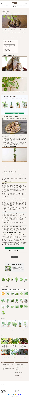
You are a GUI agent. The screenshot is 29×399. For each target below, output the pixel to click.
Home (3, 10)
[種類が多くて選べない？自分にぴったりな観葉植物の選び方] (5, 352)
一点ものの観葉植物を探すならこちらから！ (14, 247)
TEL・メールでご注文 (17, 390)
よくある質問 (19, 5)
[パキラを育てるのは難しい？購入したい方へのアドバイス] (14, 341)
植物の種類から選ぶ (4, 289)
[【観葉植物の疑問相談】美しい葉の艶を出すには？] (14, 352)
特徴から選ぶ (10, 289)
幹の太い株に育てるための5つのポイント (9, 44)
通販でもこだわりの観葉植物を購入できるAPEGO (10, 51)
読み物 (26, 5)
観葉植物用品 (17, 375)
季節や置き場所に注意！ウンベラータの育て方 (8, 364)
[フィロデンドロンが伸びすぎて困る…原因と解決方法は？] (23, 352)
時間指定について (3, 392)
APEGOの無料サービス (3, 390)
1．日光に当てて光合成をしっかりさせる (9, 45)
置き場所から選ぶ (24, 289)
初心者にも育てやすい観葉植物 (19, 367)
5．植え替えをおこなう (7, 50)
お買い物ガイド (15, 5)
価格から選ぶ (19, 289)
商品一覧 (3, 5)
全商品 (6, 5)
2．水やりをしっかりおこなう (8, 46)
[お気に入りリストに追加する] (3, 107)
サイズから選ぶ (14, 289)
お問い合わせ (23, 5)
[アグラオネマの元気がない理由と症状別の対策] (23, 341)
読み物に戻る (15, 256)
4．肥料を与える (6, 49)
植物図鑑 (17, 369)
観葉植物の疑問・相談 (4, 11)
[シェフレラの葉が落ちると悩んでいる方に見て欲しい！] (5, 341)
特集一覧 (14, 6)
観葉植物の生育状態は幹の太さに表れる (9, 41)
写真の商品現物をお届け (3, 391)
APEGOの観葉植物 (14, 269)
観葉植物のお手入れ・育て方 (19, 372)
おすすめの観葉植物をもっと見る (14, 113)
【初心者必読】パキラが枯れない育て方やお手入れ (8, 366)
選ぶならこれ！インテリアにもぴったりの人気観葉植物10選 (8, 369)
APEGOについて (10, 5)
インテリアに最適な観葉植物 (19, 364)
